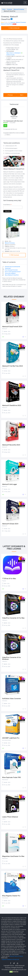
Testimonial (8, 268)
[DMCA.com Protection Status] (14, 971)
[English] (12, 24)
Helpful (8, 134)
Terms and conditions (10, 273)
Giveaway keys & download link (12, 266)
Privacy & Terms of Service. (16, 956)
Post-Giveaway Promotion (11, 270)
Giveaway (13, 22)
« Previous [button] (10, 95)
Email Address (7, 205)
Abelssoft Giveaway (21, 22)
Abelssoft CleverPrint (6, 24)
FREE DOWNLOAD (15, 28)
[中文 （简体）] (15, 24)
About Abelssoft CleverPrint (12, 275)
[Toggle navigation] (25, 2)
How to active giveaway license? (13, 271)
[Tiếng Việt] (14, 24)
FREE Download (14, 255)
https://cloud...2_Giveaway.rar (13, 53)
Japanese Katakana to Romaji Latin (10, 959)
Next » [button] (22, 95)
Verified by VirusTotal (10, 54)
